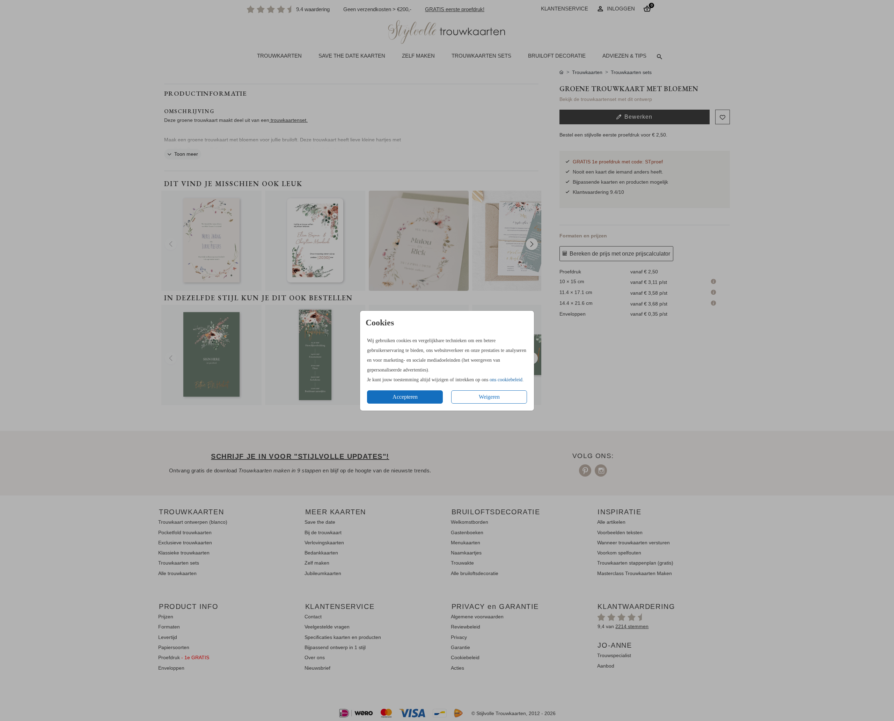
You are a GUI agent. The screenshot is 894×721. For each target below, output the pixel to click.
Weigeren (489, 397)
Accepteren (405, 397)
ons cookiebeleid (506, 379)
